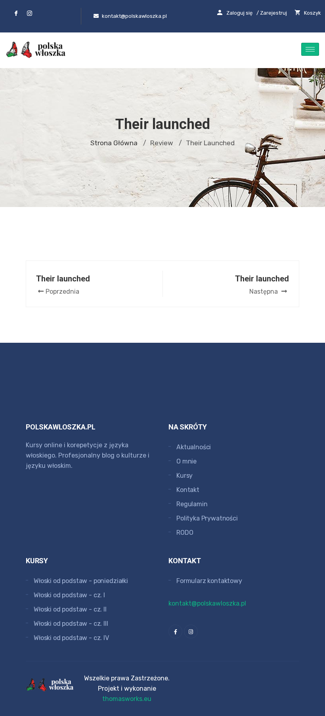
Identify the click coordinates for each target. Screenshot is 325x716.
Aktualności (193, 447)
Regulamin (192, 504)
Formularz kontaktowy (209, 581)
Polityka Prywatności (207, 518)
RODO (184, 532)
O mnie (186, 461)
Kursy (184, 475)
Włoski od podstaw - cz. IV (71, 638)
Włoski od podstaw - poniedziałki (81, 581)
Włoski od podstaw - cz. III (71, 623)
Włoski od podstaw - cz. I (69, 595)
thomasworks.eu (126, 699)
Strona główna (114, 143)
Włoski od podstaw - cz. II (70, 609)
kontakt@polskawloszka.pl (207, 603)
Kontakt (187, 490)
